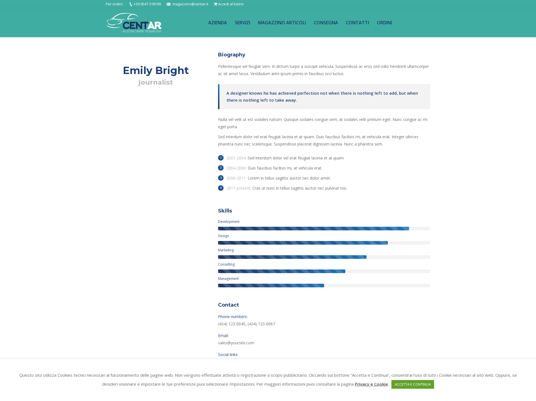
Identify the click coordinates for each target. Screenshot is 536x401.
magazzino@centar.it (190, 3)
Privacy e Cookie (371, 384)
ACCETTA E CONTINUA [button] (413, 384)
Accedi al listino (231, 3)
